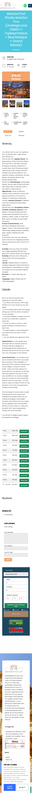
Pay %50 (16, 610)
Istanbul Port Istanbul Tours (15, 736)
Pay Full (25, 610)
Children (9, 587)
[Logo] (7, 5)
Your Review (8, 532)
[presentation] (3, 89)
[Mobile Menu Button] (30, 5)
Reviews (21, 135)
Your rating (8, 527)
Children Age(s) (12, 595)
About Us (9, 760)
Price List (8, 135)
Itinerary (8, 131)
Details (21, 131)
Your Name (8, 546)
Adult (8, 579)
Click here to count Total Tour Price (16, 605)
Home (8, 757)
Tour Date (9, 570)
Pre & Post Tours (11, 738)
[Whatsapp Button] (25, 5)
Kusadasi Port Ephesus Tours (16, 731)
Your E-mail (8, 552)
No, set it (22, 787)
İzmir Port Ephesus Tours (14, 734)
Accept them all (10, 787)
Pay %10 (7, 610)
